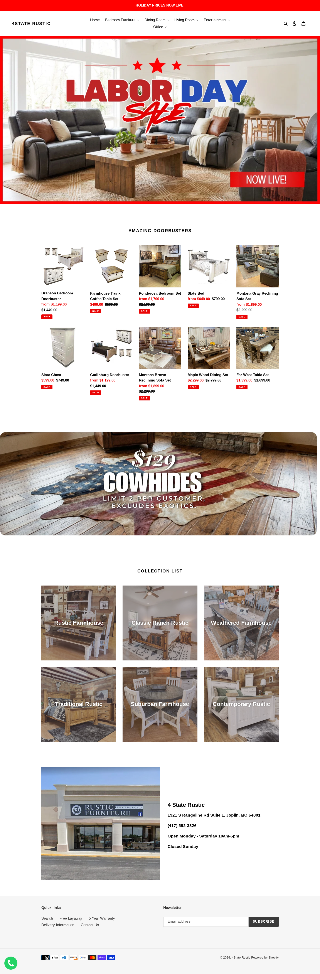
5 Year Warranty (102, 918)
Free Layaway (70, 918)
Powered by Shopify (265, 957)
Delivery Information (57, 925)
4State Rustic (31, 23)
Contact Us (90, 925)
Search (47, 918)
